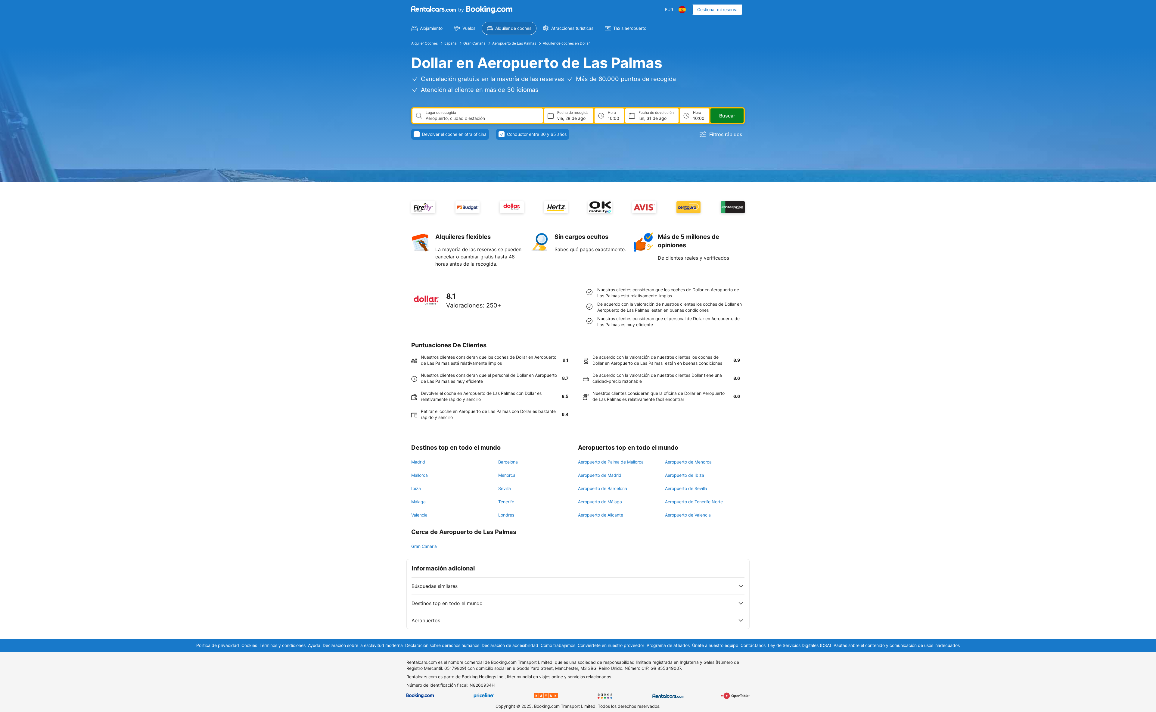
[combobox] (482, 118)
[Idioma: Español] (682, 9)
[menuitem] (427, 28)
